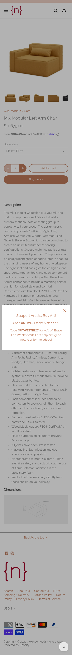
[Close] (64, 310)
